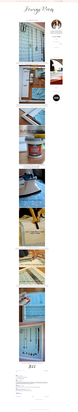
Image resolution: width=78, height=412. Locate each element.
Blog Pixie (40, 409)
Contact (24, 1)
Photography (33, 1)
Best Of (38, 1)
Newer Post (18, 396)
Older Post (47, 396)
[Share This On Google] (47, 370)
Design (28, 1)
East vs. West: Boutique (56, 78)
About (20, 1)
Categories (43, 1)
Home (17, 1)
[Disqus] (32, 384)
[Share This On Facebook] (44, 370)
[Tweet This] (45, 370)
